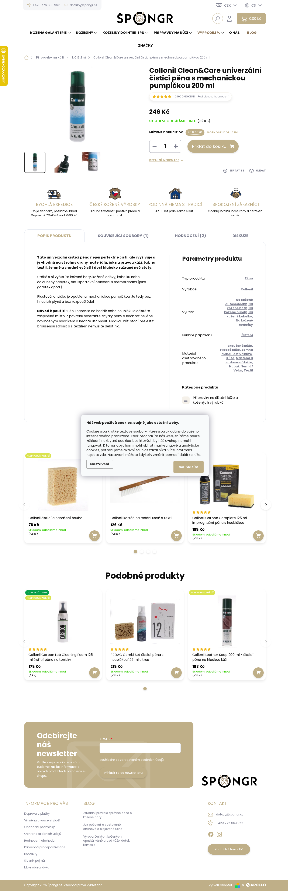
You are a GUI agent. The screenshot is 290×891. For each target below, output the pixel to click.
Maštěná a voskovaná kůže (239, 360)
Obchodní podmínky (39, 827)
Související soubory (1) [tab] (123, 235)
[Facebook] (211, 833)
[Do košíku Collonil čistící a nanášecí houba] (94, 535)
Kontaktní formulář (229, 849)
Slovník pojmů (34, 860)
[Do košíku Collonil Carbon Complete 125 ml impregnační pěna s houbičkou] (258, 535)
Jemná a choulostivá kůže (237, 352)
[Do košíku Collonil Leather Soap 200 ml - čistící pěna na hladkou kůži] (258, 672)
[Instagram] (219, 833)
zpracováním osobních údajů (142, 760)
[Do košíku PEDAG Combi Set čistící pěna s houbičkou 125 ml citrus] (176, 672)
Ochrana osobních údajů (42, 834)
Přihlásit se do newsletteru (123, 773)
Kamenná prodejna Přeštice (44, 847)
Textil (248, 370)
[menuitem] (51, 32)
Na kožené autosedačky (239, 302)
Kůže (230, 358)
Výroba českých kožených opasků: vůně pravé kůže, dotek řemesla (106, 840)
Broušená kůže (240, 346)
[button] (135, 551)
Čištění (247, 335)
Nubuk (234, 366)
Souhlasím (188, 467)
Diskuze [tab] (240, 235)
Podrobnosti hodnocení (213, 96)
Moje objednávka (36, 867)
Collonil (247, 289)
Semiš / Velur (243, 368)
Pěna (249, 278)
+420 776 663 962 (229, 823)
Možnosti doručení (222, 132)
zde (103, 454)
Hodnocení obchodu (39, 840)
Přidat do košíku (209, 146)
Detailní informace (164, 160)
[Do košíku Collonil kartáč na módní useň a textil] (176, 535)
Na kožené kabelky (240, 314)
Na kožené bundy (238, 310)
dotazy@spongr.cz (230, 814)
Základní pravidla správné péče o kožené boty (107, 815)
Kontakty (30, 854)
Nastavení (99, 464)
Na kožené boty (240, 306)
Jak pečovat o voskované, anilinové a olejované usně (102, 826)
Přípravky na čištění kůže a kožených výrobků (215, 400)
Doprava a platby (37, 813)
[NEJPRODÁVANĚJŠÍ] (63, 485)
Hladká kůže (230, 350)
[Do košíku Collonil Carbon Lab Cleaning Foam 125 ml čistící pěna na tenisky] (94, 672)
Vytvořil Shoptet (220, 885)
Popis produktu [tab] (54, 235)
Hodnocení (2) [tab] (190, 235)
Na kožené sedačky (244, 322)
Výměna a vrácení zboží (42, 820)
